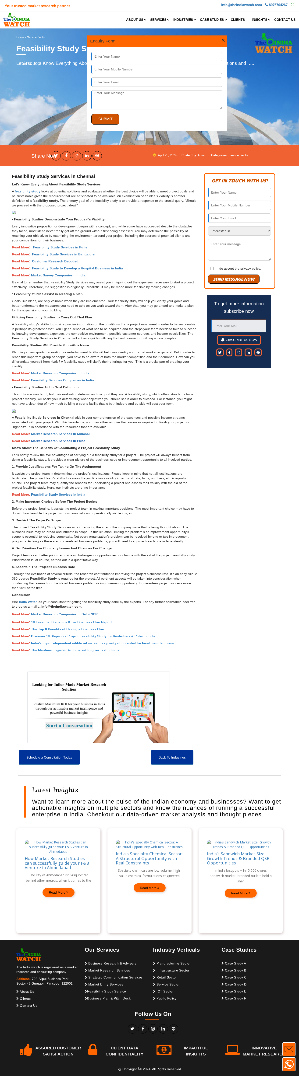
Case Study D (235, 984)
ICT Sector (165, 991)
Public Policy (166, 998)
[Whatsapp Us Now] (289, 1064)
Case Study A (235, 963)
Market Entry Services (105, 984)
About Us (26, 991)
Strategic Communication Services (115, 977)
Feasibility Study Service (106, 991)
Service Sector (168, 984)
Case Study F (235, 998)
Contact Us (28, 1005)
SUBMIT (105, 119)
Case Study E (235, 991)
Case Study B (235, 970)
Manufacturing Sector (173, 963)
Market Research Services (108, 970)
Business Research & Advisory (111, 963)
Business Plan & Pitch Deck (109, 998)
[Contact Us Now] (289, 1049)
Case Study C (235, 977)
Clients (25, 998)
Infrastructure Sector (172, 970)
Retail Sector (166, 977)
